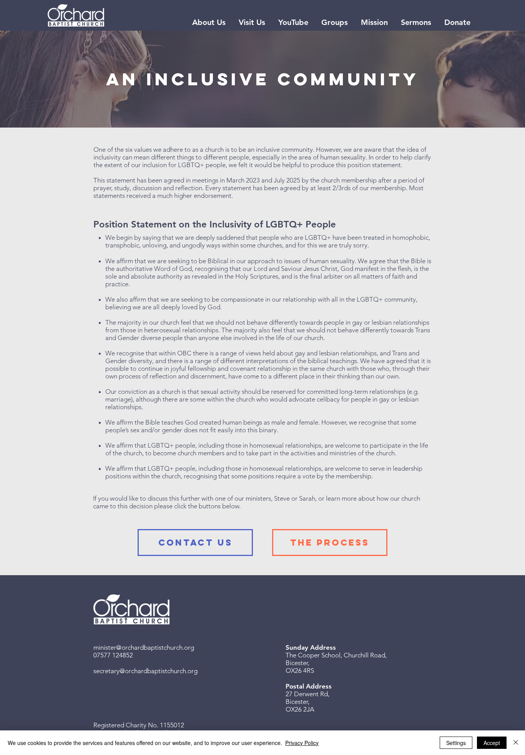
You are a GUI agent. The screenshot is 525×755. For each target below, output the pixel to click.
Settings (456, 743)
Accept (491, 743)
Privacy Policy (302, 743)
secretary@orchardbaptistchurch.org (145, 671)
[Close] (515, 743)
